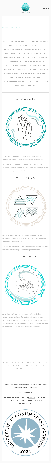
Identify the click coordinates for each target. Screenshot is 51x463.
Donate (37, 363)
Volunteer (24, 363)
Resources (9, 363)
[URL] (34, 352)
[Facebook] (20, 352)
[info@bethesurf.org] (30, 352)
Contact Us (14, 366)
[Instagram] (16, 352)
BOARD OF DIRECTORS (11, 28)
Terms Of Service (33, 366)
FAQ (45, 363)
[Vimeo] (25, 352)
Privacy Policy (25, 368)
